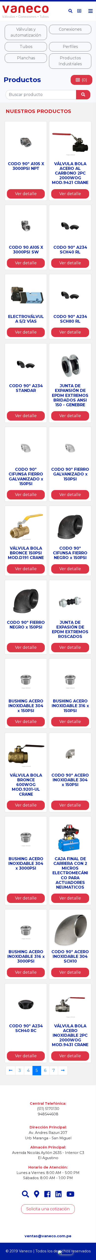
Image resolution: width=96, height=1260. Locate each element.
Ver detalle (26, 193)
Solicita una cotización (48, 1209)
